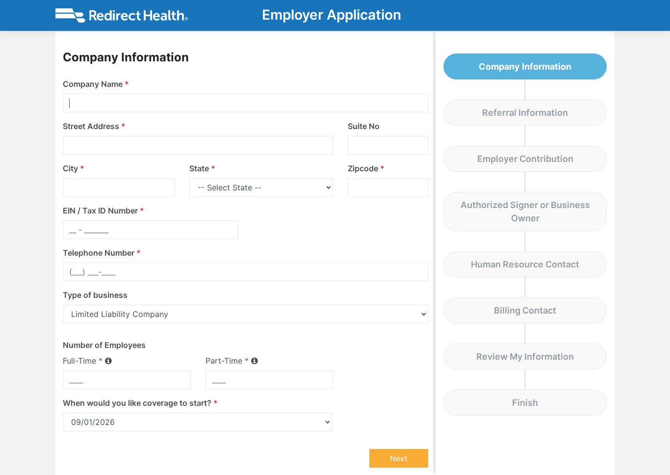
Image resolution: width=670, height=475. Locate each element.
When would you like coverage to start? (140, 403)
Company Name (96, 84)
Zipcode (366, 168)
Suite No (364, 126)
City (73, 168)
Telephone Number (102, 253)
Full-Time (83, 361)
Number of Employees (104, 345)
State (202, 168)
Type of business (95, 295)
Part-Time (227, 361)
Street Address (94, 126)
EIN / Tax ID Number (103, 210)
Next (399, 458)
